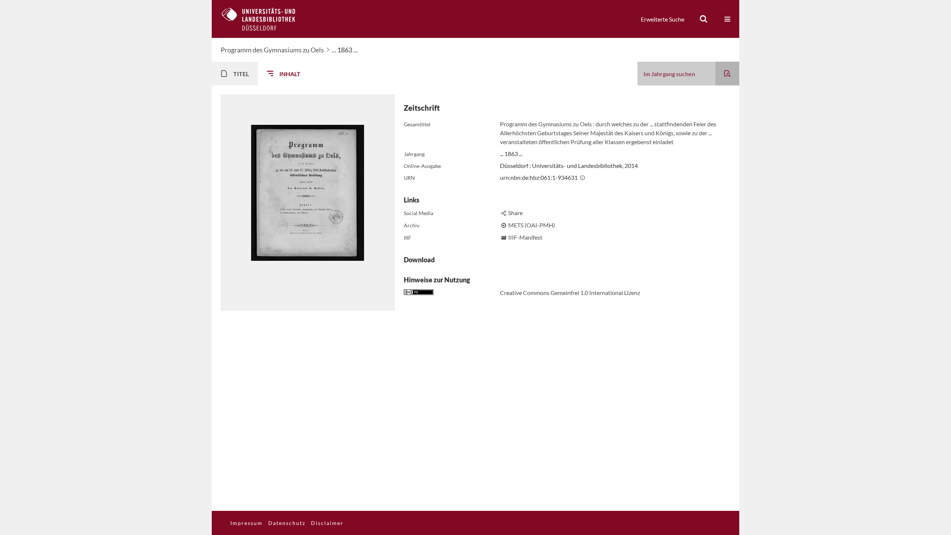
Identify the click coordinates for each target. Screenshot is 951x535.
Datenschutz (286, 523)
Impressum (246, 523)
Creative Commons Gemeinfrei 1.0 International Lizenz (570, 292)
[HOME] (264, 19)
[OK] (703, 19)
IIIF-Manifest (525, 237)
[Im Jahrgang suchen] (727, 73)
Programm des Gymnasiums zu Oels (272, 50)
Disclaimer (327, 523)
